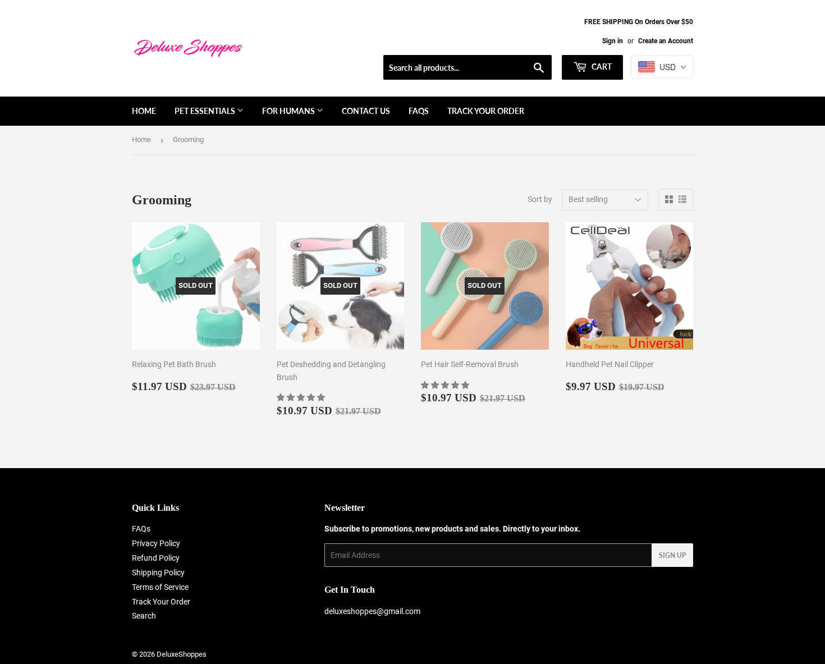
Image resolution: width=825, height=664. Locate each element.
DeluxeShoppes (182, 654)
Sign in (612, 41)
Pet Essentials (206, 111)
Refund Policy (156, 557)
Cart (601, 66)
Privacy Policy (156, 543)
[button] (302, 397)
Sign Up (672, 555)
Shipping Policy (158, 572)
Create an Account (665, 41)
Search (144, 615)
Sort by (540, 199)
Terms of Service (160, 587)
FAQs (419, 111)
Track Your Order (485, 111)
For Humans (289, 111)
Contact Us (366, 111)
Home (144, 111)
